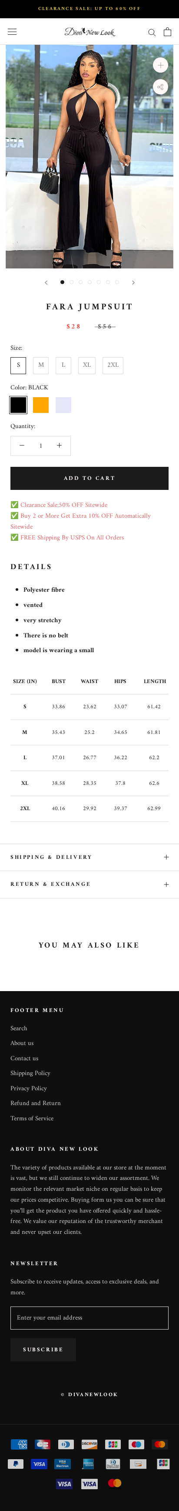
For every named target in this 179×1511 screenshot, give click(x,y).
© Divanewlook (89, 1395)
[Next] (133, 283)
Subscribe (43, 1350)
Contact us (24, 1059)
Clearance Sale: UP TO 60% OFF (89, 9)
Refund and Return (35, 1104)
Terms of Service (31, 1119)
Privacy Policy (28, 1089)
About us (21, 1044)
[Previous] (46, 283)
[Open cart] (167, 31)
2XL (113, 365)
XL (87, 365)
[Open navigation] (12, 32)
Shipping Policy (30, 1074)
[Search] (152, 32)
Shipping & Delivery (51, 857)
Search (18, 1029)
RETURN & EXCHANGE (50, 884)
